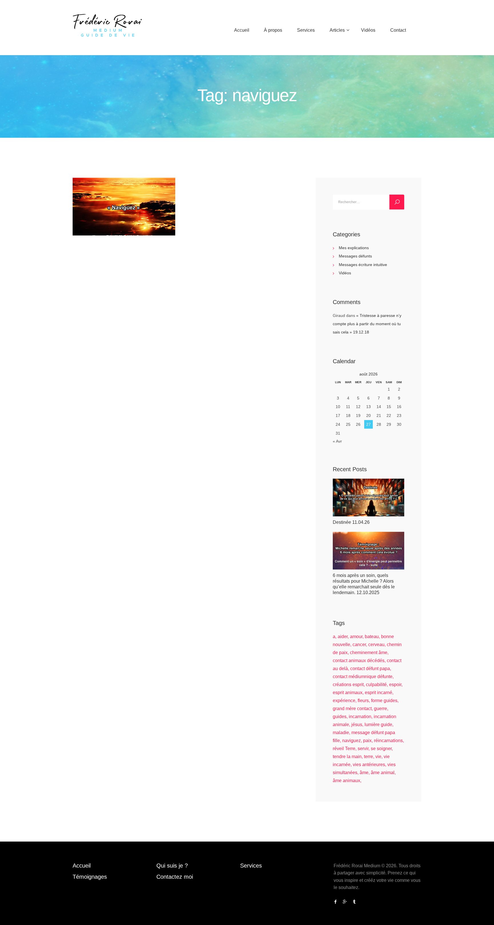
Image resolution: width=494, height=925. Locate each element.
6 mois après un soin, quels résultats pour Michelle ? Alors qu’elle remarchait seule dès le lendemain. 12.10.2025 (364, 584)
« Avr (337, 441)
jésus (356, 724)
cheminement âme (368, 652)
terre (368, 756)
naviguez (351, 740)
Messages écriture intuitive (363, 264)
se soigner (381, 748)
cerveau (376, 644)
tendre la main (347, 756)
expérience (344, 700)
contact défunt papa (370, 668)
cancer (359, 644)
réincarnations (388, 740)
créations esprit (348, 684)
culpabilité (376, 684)
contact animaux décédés (359, 660)
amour (356, 636)
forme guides (384, 700)
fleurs (363, 700)
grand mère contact (352, 708)
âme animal (383, 772)
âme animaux (346, 780)
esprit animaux (347, 692)
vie (378, 756)
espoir (395, 684)
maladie (341, 732)
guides (339, 716)
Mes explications (354, 247)
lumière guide (378, 724)
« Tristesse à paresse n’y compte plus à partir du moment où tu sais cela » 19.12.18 (367, 324)
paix (367, 740)
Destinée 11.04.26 (351, 522)
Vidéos (345, 273)
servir (363, 748)
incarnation (360, 716)
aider (343, 636)
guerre (380, 708)
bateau (372, 636)
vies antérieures (369, 764)
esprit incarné (378, 692)
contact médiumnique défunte (363, 676)
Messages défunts (355, 256)
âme (364, 772)
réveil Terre (344, 748)
